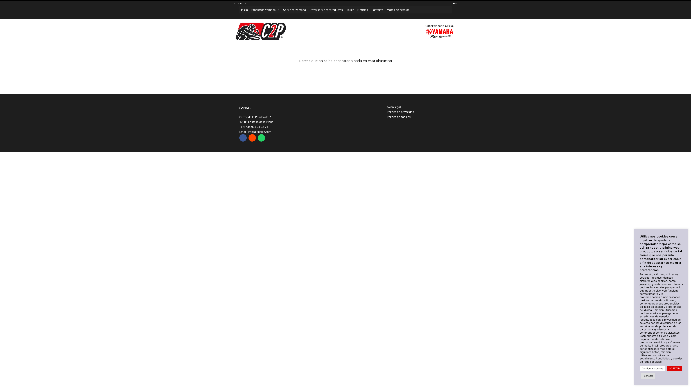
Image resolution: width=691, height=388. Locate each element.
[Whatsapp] (261, 138)
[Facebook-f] (243, 138)
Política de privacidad (400, 112)
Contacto (377, 9)
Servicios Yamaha (294, 9)
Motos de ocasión (398, 9)
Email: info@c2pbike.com (255, 131)
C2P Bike (245, 108)
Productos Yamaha (263, 9)
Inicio (244, 9)
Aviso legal (394, 107)
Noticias (362, 9)
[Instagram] (252, 138)
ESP (455, 3)
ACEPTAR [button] (674, 368)
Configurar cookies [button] (652, 368)
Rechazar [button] (648, 375)
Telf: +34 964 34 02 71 (253, 126)
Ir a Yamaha (240, 3)
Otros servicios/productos (326, 9)
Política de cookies (399, 117)
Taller (350, 9)
